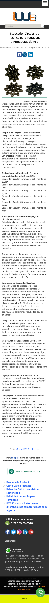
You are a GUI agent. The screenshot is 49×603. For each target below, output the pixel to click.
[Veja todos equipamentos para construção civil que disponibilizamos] (24, 473)
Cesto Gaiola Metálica (18, 486)
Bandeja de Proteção (18, 482)
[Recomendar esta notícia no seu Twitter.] (24, 56)
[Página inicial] (24, 21)
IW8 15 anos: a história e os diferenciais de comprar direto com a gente (26, 507)
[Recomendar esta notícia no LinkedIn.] (30, 56)
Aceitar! (24, 599)
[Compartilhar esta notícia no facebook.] (19, 56)
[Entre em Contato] (19, 525)
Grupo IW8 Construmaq (27, 449)
